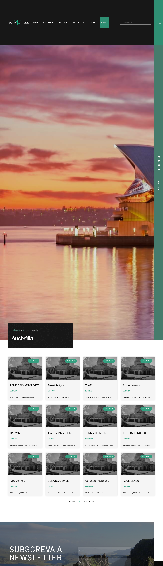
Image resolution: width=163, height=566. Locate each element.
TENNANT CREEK (95, 433)
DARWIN (15, 433)
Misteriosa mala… (133, 385)
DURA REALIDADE (58, 481)
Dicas (74, 22)
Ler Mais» (13, 391)
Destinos (61, 22)
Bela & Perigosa (57, 385)
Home (35, 22)
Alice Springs (17, 481)
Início (13, 330)
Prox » (91, 501)
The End (89, 385)
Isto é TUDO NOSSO (134, 433)
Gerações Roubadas (97, 481)
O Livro (104, 22)
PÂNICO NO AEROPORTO (24, 385)
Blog (85, 22)
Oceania (26, 330)
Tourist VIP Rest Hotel (60, 433)
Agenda (94, 22)
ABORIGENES (131, 481)
